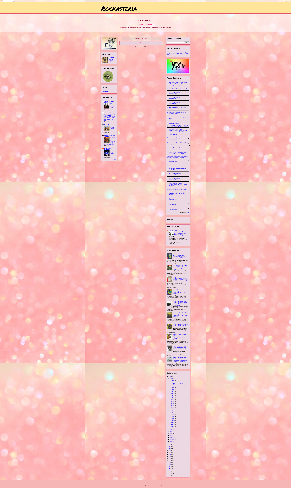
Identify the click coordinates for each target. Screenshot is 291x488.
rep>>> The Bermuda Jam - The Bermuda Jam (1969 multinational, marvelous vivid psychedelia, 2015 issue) (180, 359)
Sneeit (187, 212)
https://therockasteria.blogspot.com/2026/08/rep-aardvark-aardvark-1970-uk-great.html (177, 126)
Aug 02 (173, 424)
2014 (170, 466)
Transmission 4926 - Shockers (112, 152)
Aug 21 (173, 387)
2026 (170, 376)
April (171, 435)
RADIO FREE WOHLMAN (107, 149)
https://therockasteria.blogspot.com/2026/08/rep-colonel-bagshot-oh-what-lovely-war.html (177, 188)
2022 (170, 450)
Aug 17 (173, 395)
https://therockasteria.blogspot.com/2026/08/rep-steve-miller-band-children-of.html (177, 157)
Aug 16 (173, 397)
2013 (170, 468)
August (171, 378)
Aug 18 (173, 393)
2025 (170, 444)
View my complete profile (111, 60)
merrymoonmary (149, 485)
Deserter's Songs (108, 124)
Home (141, 42)
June (171, 431)
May (171, 433)
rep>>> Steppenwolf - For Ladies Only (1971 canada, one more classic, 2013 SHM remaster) (180, 291)
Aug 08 (173, 412)
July (171, 429)
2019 (170, 456)
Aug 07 (173, 414)
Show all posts (143, 38)
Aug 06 (173, 416)
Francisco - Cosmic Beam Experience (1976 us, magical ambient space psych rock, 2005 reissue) (177, 53)
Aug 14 (173, 401)
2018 (170, 458)
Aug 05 (173, 418)
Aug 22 (173, 380)
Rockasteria (119, 8)
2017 (170, 460)
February (172, 439)
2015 (170, 464)
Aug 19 (173, 391)
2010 (170, 475)
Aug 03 (173, 422)
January (172, 441)
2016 (170, 462)
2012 (170, 471)
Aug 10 (173, 407)
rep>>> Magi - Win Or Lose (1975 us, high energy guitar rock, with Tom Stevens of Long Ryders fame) (180, 303)
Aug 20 (173, 389)
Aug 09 (173, 410)
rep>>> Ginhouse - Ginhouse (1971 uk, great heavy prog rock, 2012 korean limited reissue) (180, 336)
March (171, 437)
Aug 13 (173, 403)
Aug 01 (173, 426)
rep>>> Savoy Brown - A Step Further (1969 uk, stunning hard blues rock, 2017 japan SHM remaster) (180, 267)
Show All (114, 159)
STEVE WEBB (105, 91)
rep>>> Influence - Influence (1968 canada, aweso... (177, 383)
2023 (170, 448)
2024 (170, 446)
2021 (170, 452)
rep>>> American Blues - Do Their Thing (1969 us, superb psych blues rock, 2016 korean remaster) (180, 314)
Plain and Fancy (145, 25)
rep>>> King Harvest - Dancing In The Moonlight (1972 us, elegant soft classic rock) (180, 325)
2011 (170, 473)
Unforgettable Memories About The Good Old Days (109, 114)
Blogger (161, 485)
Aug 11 (173, 405)
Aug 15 (173, 399)
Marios (112, 57)
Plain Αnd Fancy (173, 230)
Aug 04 (173, 420)
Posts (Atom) (144, 46)
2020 (170, 454)
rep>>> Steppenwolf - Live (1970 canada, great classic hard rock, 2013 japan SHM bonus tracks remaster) (179, 347)
